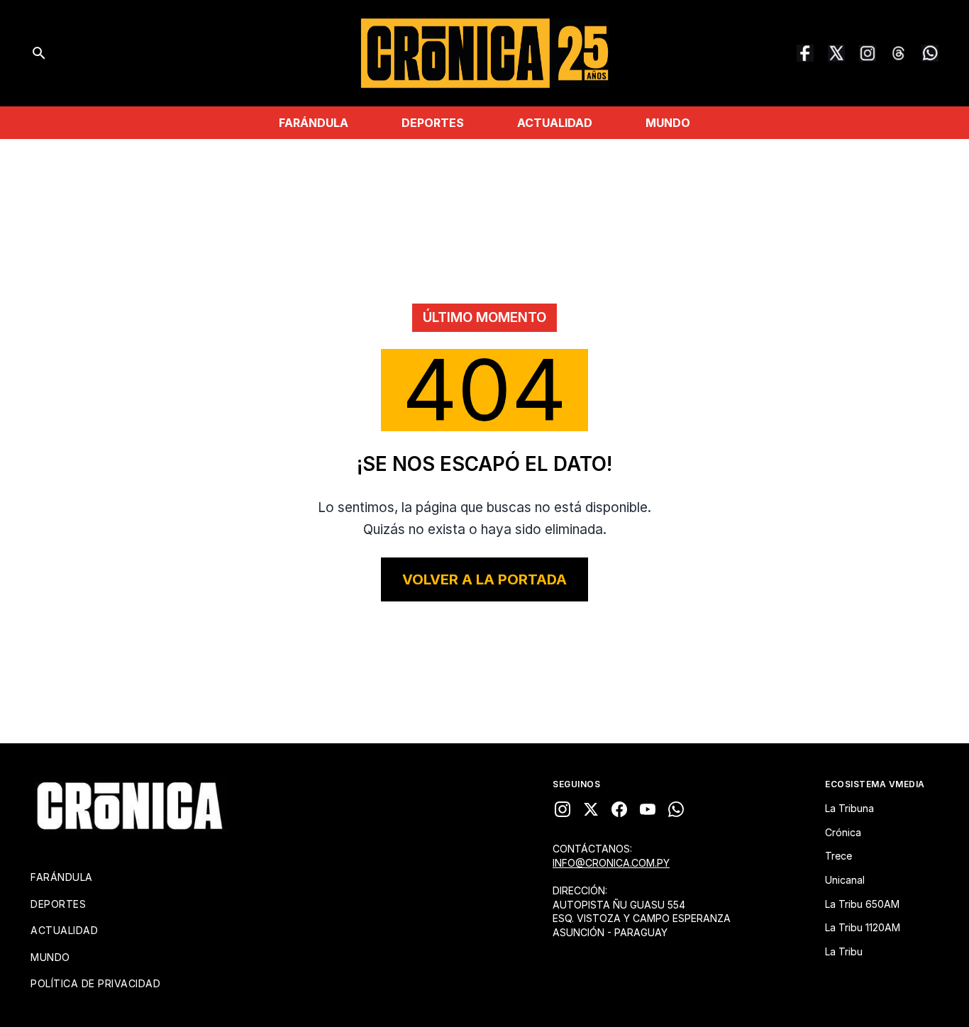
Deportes (433, 123)
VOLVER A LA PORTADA (484, 579)
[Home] (130, 805)
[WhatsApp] (929, 53)
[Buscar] (39, 53)
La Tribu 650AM (862, 904)
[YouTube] (648, 809)
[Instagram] (867, 53)
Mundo (668, 123)
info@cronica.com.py (611, 863)
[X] (591, 809)
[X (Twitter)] (836, 53)
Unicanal (845, 880)
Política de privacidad (95, 983)
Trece (838, 856)
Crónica (843, 832)
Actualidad (554, 123)
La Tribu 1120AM (862, 927)
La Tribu (844, 951)
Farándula (313, 123)
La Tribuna (849, 808)
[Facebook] (805, 53)
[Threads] (898, 53)
